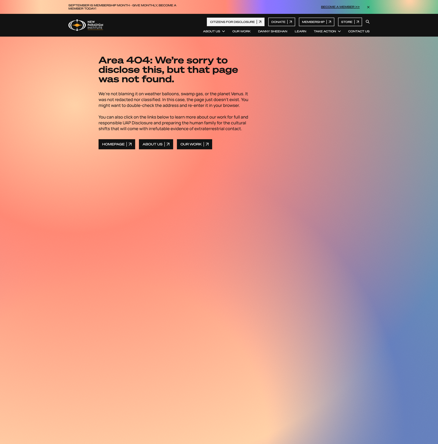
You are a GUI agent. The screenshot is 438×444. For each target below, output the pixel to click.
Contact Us (359, 31)
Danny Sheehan (272, 31)
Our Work (241, 31)
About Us (211, 31)
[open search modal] (368, 22)
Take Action (325, 31)
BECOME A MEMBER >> (340, 6)
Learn (300, 31)
